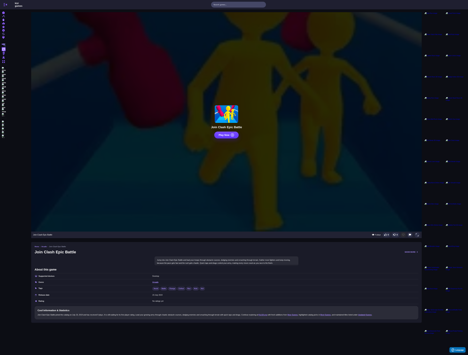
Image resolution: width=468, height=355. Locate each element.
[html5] (3, 77)
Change (172, 289)
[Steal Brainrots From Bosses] (435, 340)
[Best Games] (3, 19)
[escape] (3, 110)
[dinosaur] (3, 90)
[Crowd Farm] (456, 22)
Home (37, 247)
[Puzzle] (3, 57)
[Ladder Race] (435, 65)
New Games (293, 315)
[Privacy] (3, 136)
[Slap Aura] (435, 298)
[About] (3, 132)
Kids (195, 289)
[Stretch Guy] (456, 128)
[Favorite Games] (3, 37)
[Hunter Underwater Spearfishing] (435, 276)
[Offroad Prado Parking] (456, 340)
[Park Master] (456, 170)
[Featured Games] (3, 26)
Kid (202, 289)
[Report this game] (410, 234)
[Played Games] (3, 30)
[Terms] (3, 129)
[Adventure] (3, 53)
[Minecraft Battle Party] (456, 319)
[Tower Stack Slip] (435, 43)
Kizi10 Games (18, 4)
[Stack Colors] (456, 65)
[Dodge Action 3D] (456, 86)
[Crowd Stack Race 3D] (456, 107)
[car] (3, 102)
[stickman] (3, 86)
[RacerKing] (456, 255)
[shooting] (3, 94)
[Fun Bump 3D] (435, 149)
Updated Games (365, 315)
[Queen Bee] (435, 213)
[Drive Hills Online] (435, 234)
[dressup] (3, 69)
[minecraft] (3, 81)
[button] (417, 235)
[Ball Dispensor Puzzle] (456, 298)
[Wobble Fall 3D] (456, 234)
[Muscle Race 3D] (435, 86)
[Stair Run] (435, 22)
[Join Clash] (456, 149)
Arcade (44, 247)
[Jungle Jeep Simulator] (456, 276)
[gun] (3, 106)
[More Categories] (3, 61)
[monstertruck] (3, 73)
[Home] (3, 12)
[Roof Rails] (456, 43)
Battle (164, 289)
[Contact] (3, 125)
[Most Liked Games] (3, 23)
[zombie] (3, 98)
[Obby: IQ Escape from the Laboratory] (435, 319)
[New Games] (3, 16)
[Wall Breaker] (435, 255)
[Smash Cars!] (435, 170)
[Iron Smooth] (456, 192)
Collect (181, 289)
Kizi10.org (262, 315)
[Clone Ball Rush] (435, 128)
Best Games (325, 315)
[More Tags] (3, 114)
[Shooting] (3, 45)
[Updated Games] (3, 33)
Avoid (156, 289)
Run (188, 289)
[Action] (3, 49)
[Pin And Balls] (456, 213)
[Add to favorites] (403, 234)
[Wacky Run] (435, 107)
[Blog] (3, 122)
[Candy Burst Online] (435, 192)
